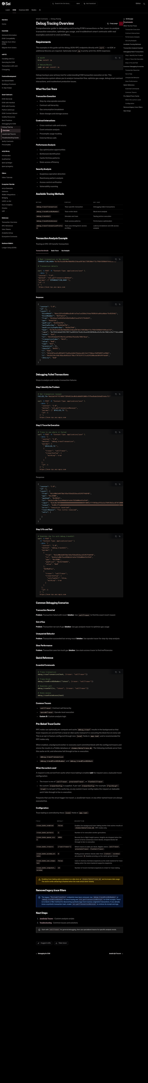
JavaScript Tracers (46, 919)
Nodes (34, 10)
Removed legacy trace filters (132, 107)
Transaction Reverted (132, 70)
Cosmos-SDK (24, 10)
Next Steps (127, 111)
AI (40, 10)
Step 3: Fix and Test (131, 63)
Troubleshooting (46, 923)
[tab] (42, 250)
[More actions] (121, 24)
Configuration (129, 103)
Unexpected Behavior (132, 77)
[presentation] (79, 274)
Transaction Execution (132, 29)
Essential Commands (132, 89)
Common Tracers (131, 92)
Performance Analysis (132, 37)
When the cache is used (133, 100)
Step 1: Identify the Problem (134, 55)
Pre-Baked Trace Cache (131, 96)
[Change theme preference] (144, 4)
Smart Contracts (42, 19)
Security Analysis (130, 40)
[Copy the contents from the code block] (115, 57)
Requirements (128, 22)
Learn (8, 10)
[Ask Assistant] (119, 57)
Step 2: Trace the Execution (134, 59)
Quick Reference (128, 85)
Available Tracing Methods (132, 44)
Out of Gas (128, 74)
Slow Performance (131, 81)
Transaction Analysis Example (133, 48)
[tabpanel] (79, 312)
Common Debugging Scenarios (133, 66)
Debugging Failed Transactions (133, 52)
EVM (14, 10)
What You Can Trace (130, 26)
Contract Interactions (132, 33)
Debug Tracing (56, 19)
